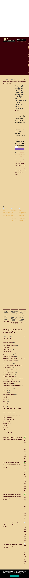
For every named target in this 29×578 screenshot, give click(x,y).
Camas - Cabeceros (7, 349)
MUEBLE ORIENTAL (7, 387)
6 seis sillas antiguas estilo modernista (20, 167)
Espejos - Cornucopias (8, 362)
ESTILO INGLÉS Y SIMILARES (9, 369)
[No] (27, 573)
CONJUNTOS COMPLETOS (9, 353)
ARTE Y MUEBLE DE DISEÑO (9, 345)
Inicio (4, 79)
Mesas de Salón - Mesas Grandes (10, 381)
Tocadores (5, 399)
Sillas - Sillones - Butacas (8, 394)
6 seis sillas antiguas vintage (20, 172)
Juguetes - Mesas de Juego (9, 372)
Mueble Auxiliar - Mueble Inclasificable (11, 385)
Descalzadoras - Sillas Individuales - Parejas (12, 358)
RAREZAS (5, 390)
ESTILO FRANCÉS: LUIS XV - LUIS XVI (11, 365)
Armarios (5, 344)
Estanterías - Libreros (8, 363)
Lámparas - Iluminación (8, 374)
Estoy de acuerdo (15, 576)
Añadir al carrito (19, 149)
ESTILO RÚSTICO (9, 79)
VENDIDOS (5, 403)
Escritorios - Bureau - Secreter (10, 360)
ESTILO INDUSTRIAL (7, 367)
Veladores (5, 401)
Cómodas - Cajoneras (7, 351)
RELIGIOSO (5, 392)
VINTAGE (5, 405)
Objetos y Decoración (8, 388)
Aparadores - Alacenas (8, 342)
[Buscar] (24, 336)
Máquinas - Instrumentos (8, 376)
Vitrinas (4, 406)
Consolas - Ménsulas (7, 354)
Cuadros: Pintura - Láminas (9, 356)
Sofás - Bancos (6, 397)
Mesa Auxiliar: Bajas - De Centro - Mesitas (12, 378)
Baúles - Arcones (6, 347)
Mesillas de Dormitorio (8, 383)
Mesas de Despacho (7, 379)
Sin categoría (6, 396)
